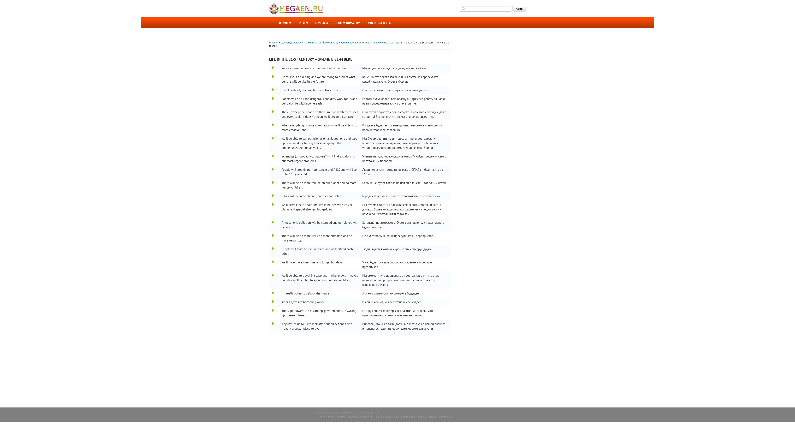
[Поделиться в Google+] (264, 82)
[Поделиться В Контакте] (264, 60)
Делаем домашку (347, 23)
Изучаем (285, 23)
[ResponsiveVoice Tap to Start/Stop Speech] (273, 68)
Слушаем (321, 23)
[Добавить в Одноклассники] (264, 67)
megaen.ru (326, 412)
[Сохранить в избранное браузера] (264, 105)
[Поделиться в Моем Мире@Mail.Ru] (264, 97)
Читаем (303, 23)
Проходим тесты (378, 23)
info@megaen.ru (369, 412)
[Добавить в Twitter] (264, 90)
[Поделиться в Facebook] (264, 75)
